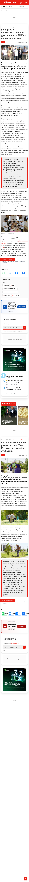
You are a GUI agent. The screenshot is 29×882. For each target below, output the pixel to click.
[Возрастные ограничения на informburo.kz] (20, 2)
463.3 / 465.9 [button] (7, 6)
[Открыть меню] (2, 2)
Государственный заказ (17, 27)
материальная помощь (10, 292)
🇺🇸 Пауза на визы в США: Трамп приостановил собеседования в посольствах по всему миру (14, 389)
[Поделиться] (25, 878)
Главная (3, 10)
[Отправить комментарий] (24, 327)
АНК (13, 285)
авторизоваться (14, 324)
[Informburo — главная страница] (10, 2)
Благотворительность (10, 288)
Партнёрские (11, 10)
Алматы (6, 285)
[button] (23, 6)
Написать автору (23, 42)
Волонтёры (16, 295)
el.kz (2, 247)
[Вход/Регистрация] (23, 2)
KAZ (26, 2)
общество (7, 295)
